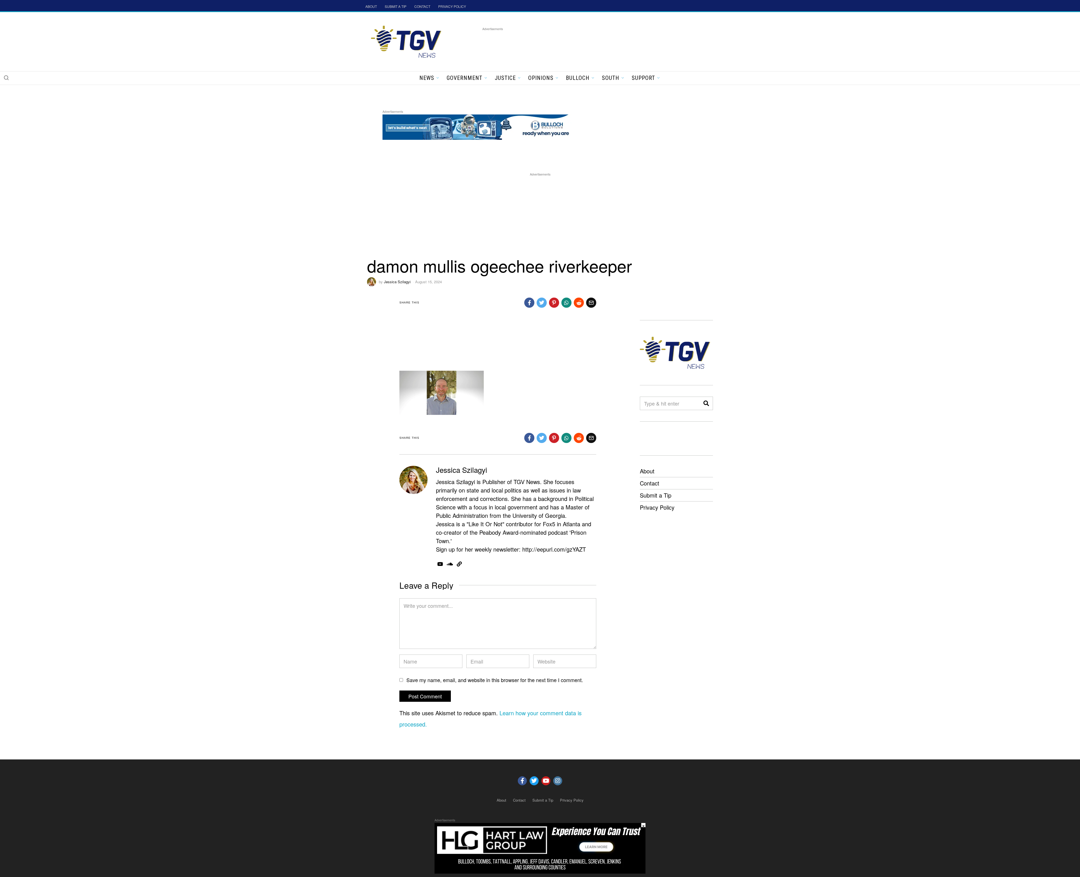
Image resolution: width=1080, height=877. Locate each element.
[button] (6, 77)
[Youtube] (545, 780)
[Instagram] (557, 780)
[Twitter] (534, 780)
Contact (649, 483)
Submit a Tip (655, 495)
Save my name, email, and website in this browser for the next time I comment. (494, 679)
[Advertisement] (584, 44)
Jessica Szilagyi (397, 281)
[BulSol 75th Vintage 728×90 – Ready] (484, 126)
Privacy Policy (657, 507)
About (647, 471)
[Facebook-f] (522, 780)
